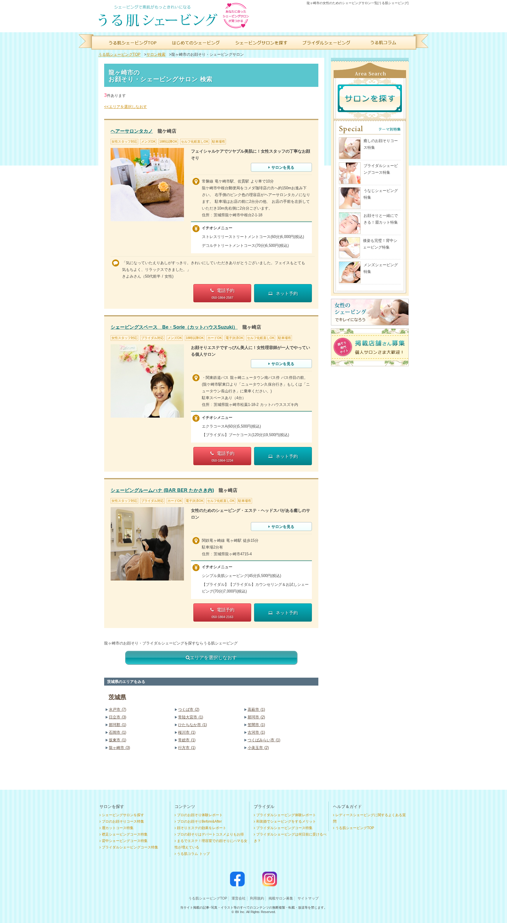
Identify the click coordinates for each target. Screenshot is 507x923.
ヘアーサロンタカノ (132, 131)
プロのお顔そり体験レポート (200, 815)
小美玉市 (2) (258, 747)
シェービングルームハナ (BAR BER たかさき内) (162, 490)
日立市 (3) (117, 717)
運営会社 (238, 898)
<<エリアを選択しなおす (125, 106)
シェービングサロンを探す (123, 815)
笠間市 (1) (256, 725)
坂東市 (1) (117, 740)
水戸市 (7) (117, 709)
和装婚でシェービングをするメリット (286, 821)
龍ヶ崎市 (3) (119, 747)
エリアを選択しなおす (213, 657)
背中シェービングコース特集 (125, 841)
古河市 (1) (256, 732)
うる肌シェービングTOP (119, 54)
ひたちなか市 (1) (192, 725)
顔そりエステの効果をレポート (201, 828)
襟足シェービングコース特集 (125, 834)
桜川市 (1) (186, 732)
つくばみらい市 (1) (264, 740)
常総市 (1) (186, 740)
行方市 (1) (186, 747)
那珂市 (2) (256, 717)
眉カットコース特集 (117, 828)
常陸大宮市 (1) (190, 717)
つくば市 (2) (188, 709)
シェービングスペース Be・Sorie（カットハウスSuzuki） (174, 327)
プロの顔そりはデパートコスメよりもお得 (210, 834)
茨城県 (117, 697)
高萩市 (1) (256, 709)
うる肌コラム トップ (193, 854)
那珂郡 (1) (117, 725)
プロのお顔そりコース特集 (123, 821)
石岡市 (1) (117, 732)
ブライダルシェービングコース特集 (130, 847)
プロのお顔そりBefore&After (199, 821)
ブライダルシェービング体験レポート (286, 815)
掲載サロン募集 (280, 898)
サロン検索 (155, 54)
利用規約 (257, 898)
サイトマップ (308, 898)
